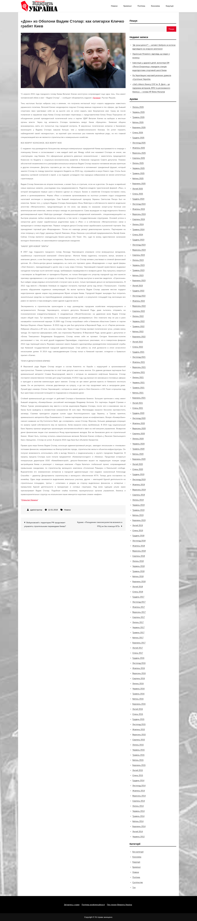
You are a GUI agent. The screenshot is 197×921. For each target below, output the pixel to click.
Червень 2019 (138, 505)
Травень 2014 (138, 816)
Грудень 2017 (138, 597)
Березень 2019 (139, 520)
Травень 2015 (138, 755)
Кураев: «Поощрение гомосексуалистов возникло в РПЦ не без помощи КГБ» (99, 524)
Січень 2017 (137, 653)
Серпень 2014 (138, 801)
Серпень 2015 (138, 740)
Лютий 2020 (137, 464)
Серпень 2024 (138, 219)
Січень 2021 (137, 408)
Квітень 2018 (138, 576)
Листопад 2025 (139, 143)
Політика (141, 6)
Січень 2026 (137, 132)
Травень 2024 (138, 229)
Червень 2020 (138, 444)
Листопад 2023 (139, 245)
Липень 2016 (138, 683)
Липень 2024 (138, 224)
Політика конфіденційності (93, 905)
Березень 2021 (139, 398)
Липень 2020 (138, 439)
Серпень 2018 (138, 556)
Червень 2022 (138, 321)
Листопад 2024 (139, 204)
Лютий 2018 (137, 586)
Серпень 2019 (138, 495)
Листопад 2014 (139, 785)
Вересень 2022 (139, 306)
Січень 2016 (137, 714)
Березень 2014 (139, 826)
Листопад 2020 (139, 418)
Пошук (133, 20)
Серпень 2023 (138, 255)
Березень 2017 (139, 643)
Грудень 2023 (138, 240)
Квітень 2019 (138, 515)
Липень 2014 (138, 806)
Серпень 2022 (138, 311)
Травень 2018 (138, 571)
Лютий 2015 (137, 770)
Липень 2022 (138, 316)
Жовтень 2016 (138, 668)
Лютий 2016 (137, 709)
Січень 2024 (137, 234)
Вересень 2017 (139, 612)
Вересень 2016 (139, 673)
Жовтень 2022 (138, 301)
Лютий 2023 (137, 285)
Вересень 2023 (139, 250)
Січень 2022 (137, 347)
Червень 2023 (138, 265)
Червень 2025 (138, 168)
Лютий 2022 (137, 342)
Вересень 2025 (139, 153)
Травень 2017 (138, 632)
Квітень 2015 (138, 760)
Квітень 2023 (138, 275)
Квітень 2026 (138, 122)
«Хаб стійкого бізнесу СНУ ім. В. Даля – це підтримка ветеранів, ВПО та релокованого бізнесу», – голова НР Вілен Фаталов (151, 88)
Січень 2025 (137, 194)
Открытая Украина (29, 500)
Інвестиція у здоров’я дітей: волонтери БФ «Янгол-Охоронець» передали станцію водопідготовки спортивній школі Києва (150, 66)
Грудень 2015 (138, 719)
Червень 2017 (138, 627)
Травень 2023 (138, 270)
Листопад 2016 (139, 663)
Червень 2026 (138, 112)
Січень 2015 (137, 775)
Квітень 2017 (138, 638)
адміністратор (36, 510)
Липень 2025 (138, 163)
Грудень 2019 (138, 474)
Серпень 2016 (138, 678)
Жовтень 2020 (138, 423)
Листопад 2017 (139, 602)
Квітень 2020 (138, 454)
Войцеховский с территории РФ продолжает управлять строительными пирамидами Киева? (45, 524)
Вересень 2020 (139, 428)
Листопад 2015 (139, 724)
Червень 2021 (138, 382)
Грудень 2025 (138, 138)
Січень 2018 (137, 592)
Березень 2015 (139, 765)
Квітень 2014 (138, 821)
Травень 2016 (138, 694)
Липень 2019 (138, 500)
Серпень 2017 (138, 617)
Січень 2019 (137, 530)
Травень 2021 (138, 388)
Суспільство (137, 882)
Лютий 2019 (137, 525)
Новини (114, 6)
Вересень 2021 (139, 367)
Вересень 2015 (139, 734)
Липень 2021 (138, 377)
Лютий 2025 (137, 189)
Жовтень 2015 (138, 729)
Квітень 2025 (138, 178)
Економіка (155, 6)
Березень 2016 (139, 704)
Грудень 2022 (138, 291)
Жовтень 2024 (138, 209)
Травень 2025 (138, 173)
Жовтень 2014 (138, 791)
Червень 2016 (138, 689)
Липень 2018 (138, 561)
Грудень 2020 (138, 413)
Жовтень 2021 (138, 362)
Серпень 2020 (138, 433)
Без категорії (138, 852)
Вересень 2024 (139, 214)
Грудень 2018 (138, 535)
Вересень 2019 (139, 490)
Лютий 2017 (137, 648)
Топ (134, 887)
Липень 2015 (138, 745)
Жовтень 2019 (138, 484)
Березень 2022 (139, 337)
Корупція (170, 6)
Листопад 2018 (139, 541)
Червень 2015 (138, 750)
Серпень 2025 (138, 158)
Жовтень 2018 (138, 546)
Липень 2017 (138, 622)
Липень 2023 (138, 260)
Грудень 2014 (138, 780)
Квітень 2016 (138, 699)
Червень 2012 (138, 836)
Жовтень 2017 (138, 607)
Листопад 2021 (139, 357)
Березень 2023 (139, 280)
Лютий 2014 (137, 831)
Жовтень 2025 (138, 148)
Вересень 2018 (139, 551)
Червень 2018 (138, 566)
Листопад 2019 (139, 479)
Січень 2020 (137, 469)
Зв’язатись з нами (71, 905)
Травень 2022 (138, 326)
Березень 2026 (139, 127)
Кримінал (127, 6)
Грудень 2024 (138, 199)
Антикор (96, 98)
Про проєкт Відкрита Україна (119, 905)
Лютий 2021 (137, 403)
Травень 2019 (138, 510)
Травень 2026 (138, 117)
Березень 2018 (139, 581)
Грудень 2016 (138, 658)
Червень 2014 (138, 811)
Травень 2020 (138, 449)
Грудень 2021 (138, 352)
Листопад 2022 (139, 296)
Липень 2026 (138, 107)
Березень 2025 (139, 183)
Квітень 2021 (138, 393)
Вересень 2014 (139, 796)
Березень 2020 (139, 459)
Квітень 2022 (138, 331)
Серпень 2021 (138, 372)
